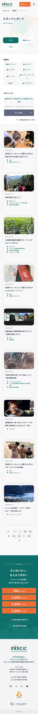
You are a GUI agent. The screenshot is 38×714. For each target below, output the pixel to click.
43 (19, 536)
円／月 (19, 591)
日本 (11, 83)
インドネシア (28, 83)
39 (25, 532)
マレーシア (11, 76)
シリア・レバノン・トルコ (27, 76)
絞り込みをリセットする (27, 120)
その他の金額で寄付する (20, 620)
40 (30, 532)
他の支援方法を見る (20, 626)
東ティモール (11, 64)
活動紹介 (14, 10)
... (20, 532)
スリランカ (28, 64)
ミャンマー (28, 70)
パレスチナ (11, 70)
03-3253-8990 (20, 677)
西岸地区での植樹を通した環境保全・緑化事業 (19, 100)
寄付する (23, 4)
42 (14, 536)
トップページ (6, 10)
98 (29, 536)
